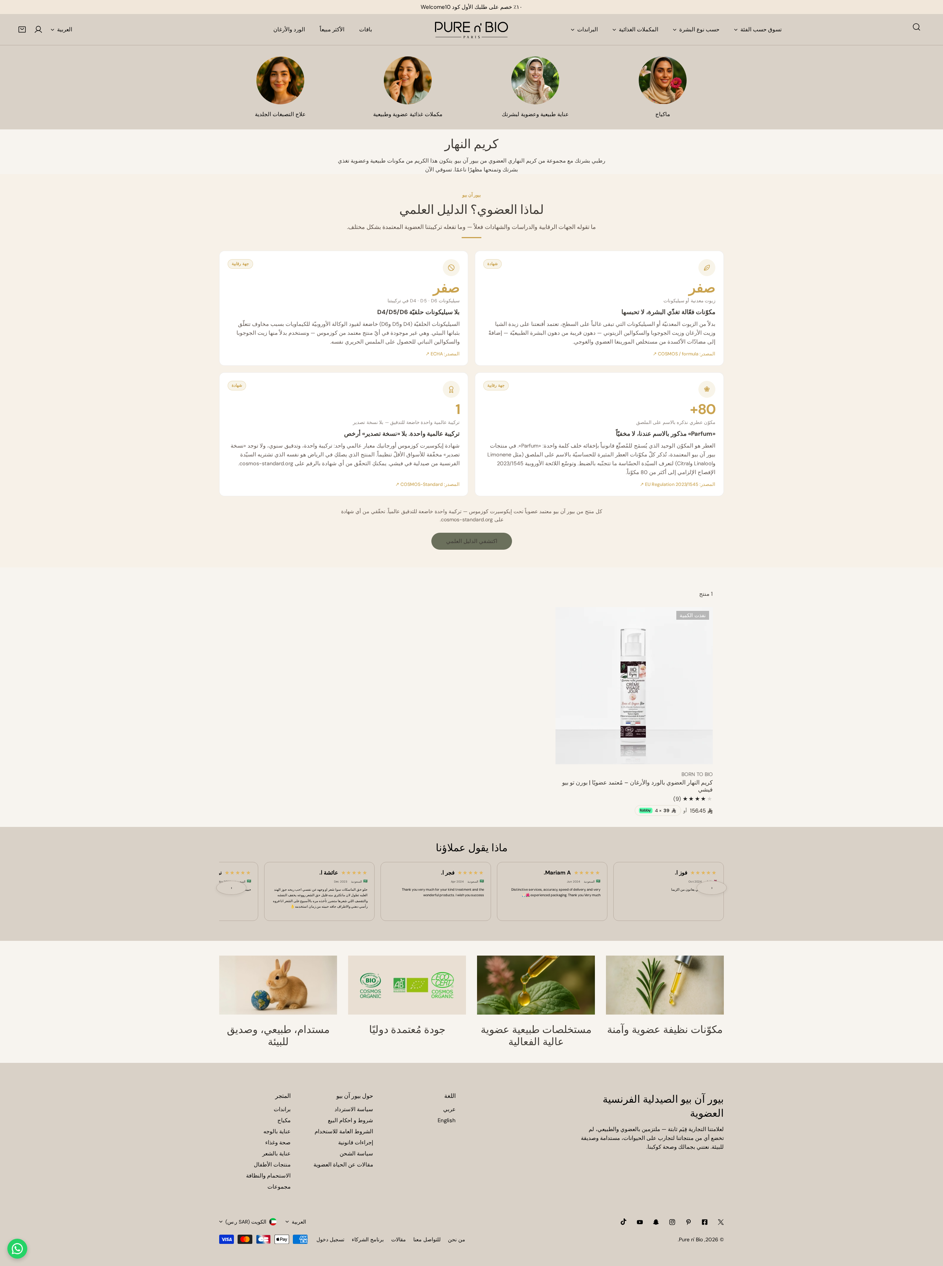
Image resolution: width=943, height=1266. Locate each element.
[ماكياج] (663, 80)
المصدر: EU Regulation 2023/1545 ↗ (677, 484)
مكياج (284, 1120)
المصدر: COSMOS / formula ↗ (684, 354)
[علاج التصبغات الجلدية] (280, 80)
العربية (64, 29)
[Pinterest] (688, 1222)
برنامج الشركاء (368, 1239)
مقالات (398, 1239)
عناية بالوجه (277, 1131)
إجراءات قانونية (355, 1142)
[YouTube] (640, 1222)
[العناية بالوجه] (535, 80)
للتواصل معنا (427, 1239)
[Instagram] (672, 1222)
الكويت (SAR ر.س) (245, 1221)
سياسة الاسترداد (353, 1109)
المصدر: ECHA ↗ (442, 354)
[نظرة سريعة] (569, 755)
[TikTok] (624, 1222)
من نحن (456, 1239)
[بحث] (916, 27)
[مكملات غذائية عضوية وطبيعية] (408, 80)
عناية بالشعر (276, 1153)
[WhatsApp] (17, 1249)
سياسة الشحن (356, 1153)
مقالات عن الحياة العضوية (343, 1164)
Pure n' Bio (691, 1239)
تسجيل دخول (330, 1239)
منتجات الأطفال (272, 1164)
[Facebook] (705, 1222)
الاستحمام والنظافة (268, 1175)
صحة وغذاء (278, 1142)
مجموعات (279, 1186)
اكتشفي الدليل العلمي (471, 541)
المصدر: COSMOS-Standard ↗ (427, 484)
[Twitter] (721, 1222)
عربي (449, 1109)
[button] (22, 29)
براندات (282, 1109)
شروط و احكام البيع (350, 1120)
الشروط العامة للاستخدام (344, 1131)
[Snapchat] (656, 1222)
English (447, 1120)
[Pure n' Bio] (471, 29)
